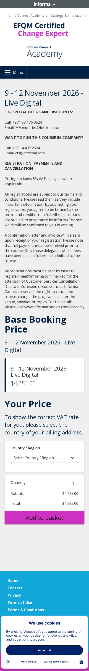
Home (13, 580)
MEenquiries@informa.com (38, 127)
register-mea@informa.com (28, 276)
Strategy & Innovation (67, 15)
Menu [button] (18, 72)
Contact (15, 587)
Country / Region (25, 447)
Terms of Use (20, 602)
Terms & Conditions (26, 609)
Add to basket (44, 517)
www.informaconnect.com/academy (54, 306)
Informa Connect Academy (24, 15)
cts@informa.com (30, 152)
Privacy (14, 595)
